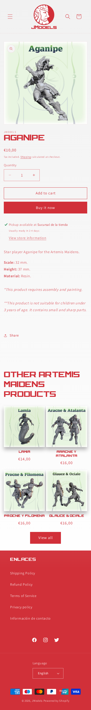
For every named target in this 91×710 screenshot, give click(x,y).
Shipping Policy (22, 573)
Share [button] (14, 335)
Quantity (10, 165)
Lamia (24, 452)
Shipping (25, 156)
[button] (10, 16)
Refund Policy (21, 584)
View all (45, 537)
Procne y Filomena (24, 516)
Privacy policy (21, 607)
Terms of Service (23, 595)
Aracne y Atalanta (66, 454)
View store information (27, 238)
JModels (37, 700)
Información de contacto (30, 618)
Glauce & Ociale (66, 516)
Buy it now (45, 207)
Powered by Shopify (56, 700)
